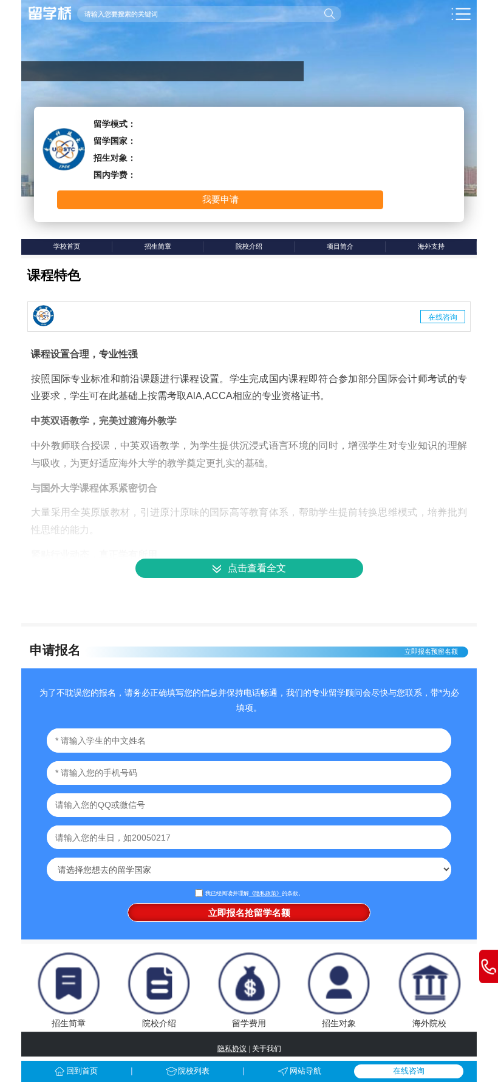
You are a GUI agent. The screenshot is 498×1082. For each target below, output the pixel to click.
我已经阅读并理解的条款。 (254, 893)
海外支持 (431, 246)
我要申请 (220, 199)
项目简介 (340, 246)
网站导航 (305, 1071)
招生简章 (158, 246)
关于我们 (266, 1048)
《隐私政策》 (265, 893)
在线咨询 (442, 316)
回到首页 (82, 1071)
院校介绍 (249, 246)
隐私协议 (232, 1048)
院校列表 (194, 1071)
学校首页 (66, 246)
